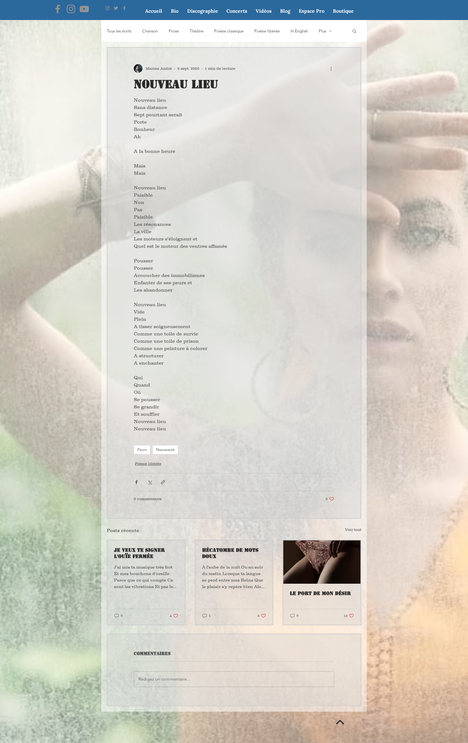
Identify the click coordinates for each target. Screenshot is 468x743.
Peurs (142, 449)
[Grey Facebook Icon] (124, 8)
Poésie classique (228, 31)
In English (299, 31)
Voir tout (353, 529)
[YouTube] (84, 9)
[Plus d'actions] (331, 68)
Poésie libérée (267, 31)
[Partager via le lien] (162, 482)
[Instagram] (71, 9)
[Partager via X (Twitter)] (149, 482)
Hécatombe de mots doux (230, 553)
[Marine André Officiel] (57, 9)
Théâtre (196, 31)
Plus (322, 31)
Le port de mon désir (320, 593)
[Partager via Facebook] (136, 482)
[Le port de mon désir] (321, 562)
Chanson (150, 31)
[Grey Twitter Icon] (116, 8)
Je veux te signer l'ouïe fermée (139, 553)
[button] (354, 31)
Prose (174, 31)
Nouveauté (165, 449)
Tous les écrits (119, 31)
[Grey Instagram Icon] (107, 8)
